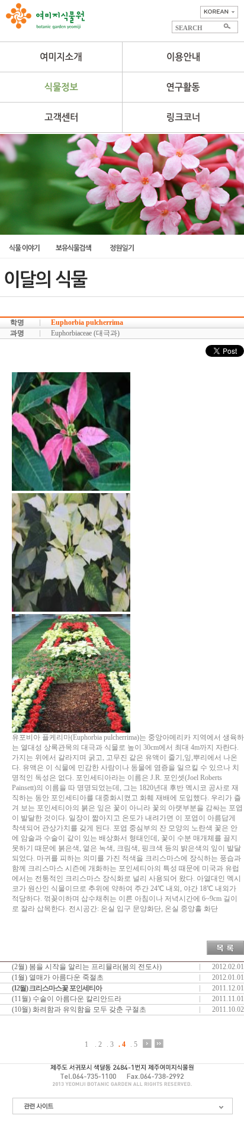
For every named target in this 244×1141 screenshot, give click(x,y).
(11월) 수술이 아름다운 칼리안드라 (66, 999)
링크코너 (183, 117)
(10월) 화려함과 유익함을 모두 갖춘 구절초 (79, 1009)
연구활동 (183, 87)
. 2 (98, 1044)
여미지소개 (61, 57)
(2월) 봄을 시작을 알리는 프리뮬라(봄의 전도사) (87, 967)
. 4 (122, 1044)
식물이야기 (24, 248)
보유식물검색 (73, 248)
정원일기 (122, 248)
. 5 (133, 1044)
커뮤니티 (61, 117)
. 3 (110, 1044)
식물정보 (61, 87)
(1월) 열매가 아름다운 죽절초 (58, 977)
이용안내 (183, 57)
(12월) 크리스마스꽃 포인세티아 (57, 988)
